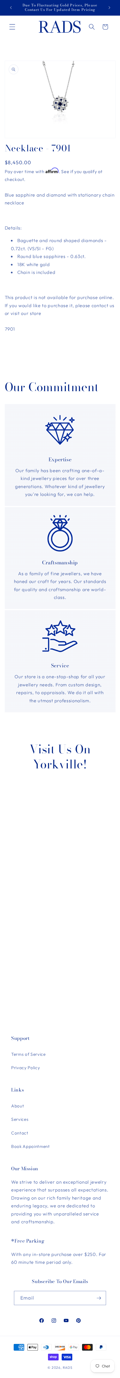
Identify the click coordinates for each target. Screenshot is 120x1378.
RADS (68, 1367)
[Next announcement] (109, 7)
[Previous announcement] (11, 7)
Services (19, 1119)
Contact (19, 1133)
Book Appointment (30, 1146)
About (17, 1106)
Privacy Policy (25, 1067)
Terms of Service (28, 1054)
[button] (12, 27)
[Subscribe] (98, 1298)
